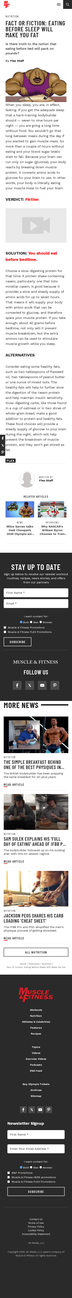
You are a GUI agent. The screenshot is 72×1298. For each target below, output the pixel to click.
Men (35, 622)
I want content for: (36, 616)
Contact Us (36, 1219)
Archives (36, 1090)
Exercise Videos (36, 1058)
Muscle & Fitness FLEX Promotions (30, 631)
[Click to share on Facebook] (2, 438)
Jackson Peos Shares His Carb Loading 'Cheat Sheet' (34, 918)
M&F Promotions (22, 1172)
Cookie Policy (36, 1230)
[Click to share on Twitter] (2, 445)
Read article (14, 784)
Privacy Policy (36, 1226)
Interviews (52, 522)
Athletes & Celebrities (36, 1021)
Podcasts (36, 1064)
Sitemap (36, 1095)
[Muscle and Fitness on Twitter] (29, 685)
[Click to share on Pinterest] (2, 452)
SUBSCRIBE (18, 642)
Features (36, 1027)
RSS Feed (36, 1070)
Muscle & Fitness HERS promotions (34, 1177)
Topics (36, 1046)
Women (47, 622)
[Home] (7, 6)
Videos (36, 1052)
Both (26, 622)
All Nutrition (36, 952)
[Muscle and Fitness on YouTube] (42, 685)
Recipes (36, 1033)
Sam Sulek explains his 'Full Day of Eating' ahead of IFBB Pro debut (36, 844)
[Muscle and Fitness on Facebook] (17, 685)
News (20, 522)
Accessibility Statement (36, 1234)
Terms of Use (36, 1223)
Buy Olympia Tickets (36, 1084)
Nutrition (12, 16)
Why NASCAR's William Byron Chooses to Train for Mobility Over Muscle (52, 534)
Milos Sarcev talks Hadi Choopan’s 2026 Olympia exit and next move (19, 532)
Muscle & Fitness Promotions (26, 627)
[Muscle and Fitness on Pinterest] (54, 685)
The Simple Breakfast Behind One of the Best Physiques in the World (32, 767)
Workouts (36, 1009)
